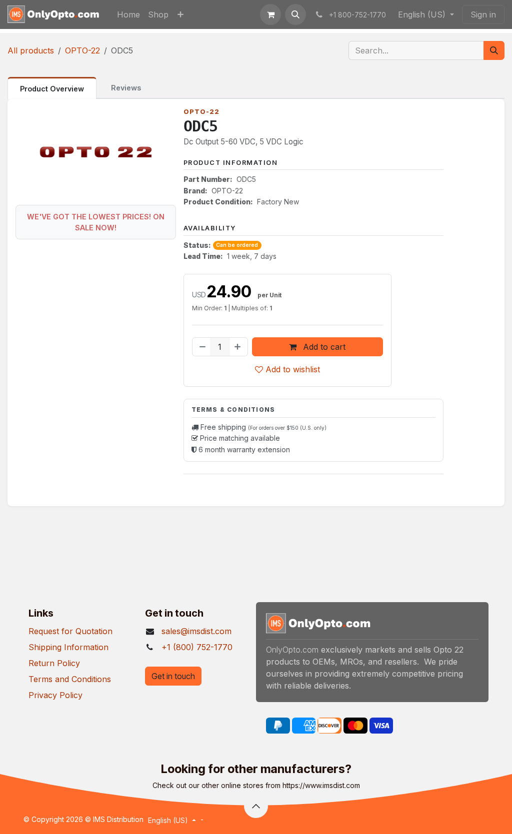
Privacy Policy (55, 695)
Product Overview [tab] (52, 88)
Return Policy (54, 663)
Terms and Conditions (69, 679)
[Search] (494, 50)
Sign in (483, 14)
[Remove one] (201, 347)
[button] (295, 14)
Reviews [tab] (126, 87)
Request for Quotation (70, 631)
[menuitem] (128, 14)
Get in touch (173, 676)
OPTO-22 (82, 50)
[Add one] (239, 347)
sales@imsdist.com (197, 631)
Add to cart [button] (323, 347)
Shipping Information (68, 647)
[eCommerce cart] (270, 14)
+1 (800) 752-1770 (197, 647)
